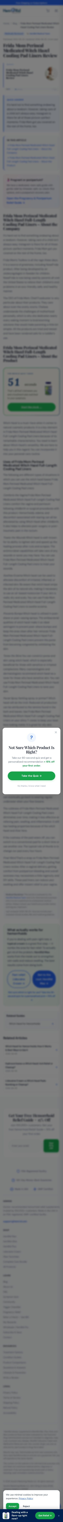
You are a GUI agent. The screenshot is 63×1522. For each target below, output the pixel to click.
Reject (26, 1506)
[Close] (55, 732)
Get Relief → (45, 1515)
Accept (12, 1506)
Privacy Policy (26, 1498)
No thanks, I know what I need (32, 785)
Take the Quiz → (31, 776)
